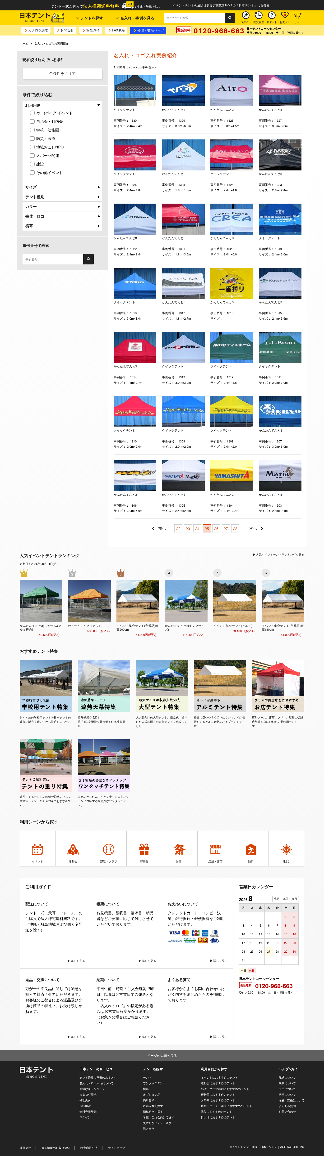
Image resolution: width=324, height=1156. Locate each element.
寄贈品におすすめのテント (218, 1094)
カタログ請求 (38, 30)
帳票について (287, 1083)
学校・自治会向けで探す (158, 1117)
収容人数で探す (153, 1106)
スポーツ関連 (47, 155)
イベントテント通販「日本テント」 (254, 1147)
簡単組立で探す (153, 1111)
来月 (294, 899)
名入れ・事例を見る (136, 18)
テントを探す (91, 18)
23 (188, 528)
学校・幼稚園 (47, 130)
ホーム (24, 43)
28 (235, 528)
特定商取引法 (88, 1148)
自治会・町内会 (49, 121)
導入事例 (148, 1128)
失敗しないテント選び (157, 1123)
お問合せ (67, 30)
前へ (162, 528)
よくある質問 (287, 1106)
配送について (287, 1077)
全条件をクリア (62, 73)
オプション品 (151, 1094)
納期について (287, 1094)
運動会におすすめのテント (218, 1083)
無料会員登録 (88, 1111)
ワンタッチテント (154, 1083)
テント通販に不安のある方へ (97, 1077)
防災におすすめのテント (216, 1111)
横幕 (146, 1089)
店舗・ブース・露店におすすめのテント (226, 1106)
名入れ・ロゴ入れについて (96, 1083)
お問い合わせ (287, 1111)
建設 (40, 164)
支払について (287, 1089)
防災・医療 (45, 138)
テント (147, 1077)
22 (178, 528)
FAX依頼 (118, 30)
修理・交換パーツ (150, 30)
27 (226, 528)
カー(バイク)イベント (54, 113)
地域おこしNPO (50, 147)
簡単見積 (93, 30)
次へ (253, 528)
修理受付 (85, 1100)
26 (216, 528)
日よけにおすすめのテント (218, 1117)
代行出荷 (85, 1106)
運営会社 (25, 1148)
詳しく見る (78, 961)
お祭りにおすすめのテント (218, 1100)
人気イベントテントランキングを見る (280, 554)
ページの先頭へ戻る (162, 1055)
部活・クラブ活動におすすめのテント (225, 1089)
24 (197, 528)
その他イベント (49, 172)
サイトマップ (116, 1148)
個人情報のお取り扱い (56, 1148)
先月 (277, 899)
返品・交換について (291, 1100)
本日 (285, 899)
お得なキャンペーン (92, 1089)
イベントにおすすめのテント (219, 1077)
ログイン (85, 1117)
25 (207, 528)
